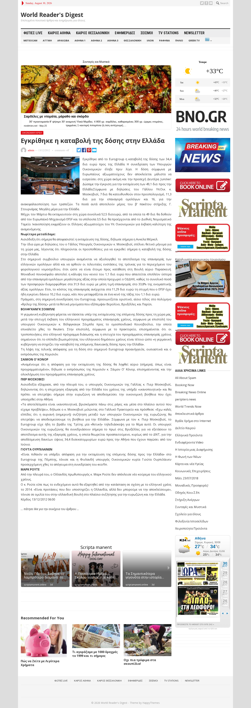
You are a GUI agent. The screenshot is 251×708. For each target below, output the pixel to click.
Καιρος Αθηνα (59, 33)
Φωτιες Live (33, 33)
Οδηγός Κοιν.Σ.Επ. (187, 493)
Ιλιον (150, 40)
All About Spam (185, 378)
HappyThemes (151, 703)
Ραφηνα (164, 40)
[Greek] (208, 40)
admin (31, 150)
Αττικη (47, 40)
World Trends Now (188, 406)
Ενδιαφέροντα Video (189, 442)
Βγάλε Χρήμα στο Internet (193, 421)
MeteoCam (30, 40)
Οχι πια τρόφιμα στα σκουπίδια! (140, 662)
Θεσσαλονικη (132, 40)
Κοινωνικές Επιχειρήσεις (193, 471)
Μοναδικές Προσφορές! (191, 485)
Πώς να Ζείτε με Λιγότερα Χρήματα (40, 663)
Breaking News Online (190, 392)
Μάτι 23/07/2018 (186, 478)
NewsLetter (194, 33)
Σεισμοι (147, 33)
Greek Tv (194, 40)
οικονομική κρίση (32, 132)
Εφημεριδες (125, 33)
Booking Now (184, 385)
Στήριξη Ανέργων (187, 500)
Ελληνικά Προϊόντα (188, 435)
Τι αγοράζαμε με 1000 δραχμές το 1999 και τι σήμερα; (95, 654)
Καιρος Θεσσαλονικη (92, 33)
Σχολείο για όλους (188, 514)
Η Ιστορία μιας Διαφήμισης (194, 450)
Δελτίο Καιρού (185, 428)
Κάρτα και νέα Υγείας (189, 464)
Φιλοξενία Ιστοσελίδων (191, 521)
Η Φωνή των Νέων (188, 457)
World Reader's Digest (52, 15)
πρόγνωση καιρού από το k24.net (203, 629)
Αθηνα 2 (96, 40)
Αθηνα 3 (112, 40)
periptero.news (185, 399)
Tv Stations (168, 33)
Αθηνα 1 (80, 40)
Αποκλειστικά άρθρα (189, 414)
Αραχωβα (63, 40)
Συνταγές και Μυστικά (190, 507)
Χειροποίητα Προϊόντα (191, 528)
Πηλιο (179, 40)
